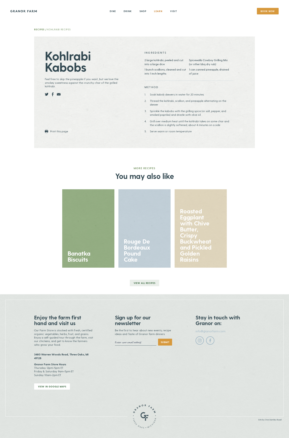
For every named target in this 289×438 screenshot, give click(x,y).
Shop (143, 11)
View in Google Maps (52, 386)
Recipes (39, 29)
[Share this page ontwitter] (47, 94)
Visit (173, 11)
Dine (113, 11)
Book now (268, 11)
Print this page (59, 131)
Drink (128, 11)
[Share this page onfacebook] (53, 94)
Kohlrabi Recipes (59, 29)
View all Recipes (144, 283)
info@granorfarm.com (210, 331)
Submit (165, 342)
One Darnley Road (273, 419)
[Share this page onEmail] (59, 94)
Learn (158, 11)
